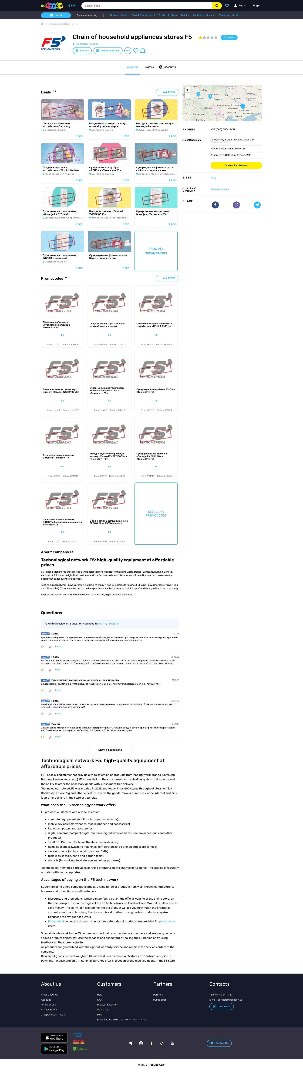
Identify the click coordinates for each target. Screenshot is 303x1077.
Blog (99, 1014)
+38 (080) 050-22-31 (223, 129)
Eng (255, 5)
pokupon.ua (167, 921)
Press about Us (49, 994)
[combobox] (146, 5)
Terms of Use (48, 1004)
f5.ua (213, 177)
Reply (58, 646)
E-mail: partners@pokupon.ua (225, 999)
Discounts (169, 67)
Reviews (149, 67)
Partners (158, 994)
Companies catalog (87, 15)
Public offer (159, 999)
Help (99, 994)
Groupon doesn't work (53, 1014)
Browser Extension (107, 1004)
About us (132, 67)
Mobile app (103, 1009)
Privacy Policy (49, 1009)
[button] (210, 96)
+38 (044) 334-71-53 (221, 994)
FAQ (99, 999)
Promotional (56, 921)
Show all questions (110, 749)
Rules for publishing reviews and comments (121, 1019)
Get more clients (220, 189)
